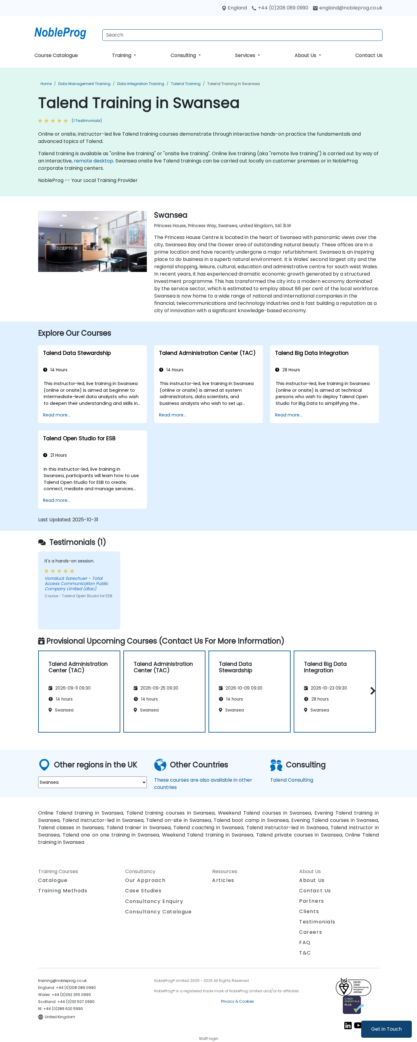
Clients (309, 911)
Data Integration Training (140, 83)
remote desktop (93, 160)
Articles (223, 880)
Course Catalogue (56, 55)
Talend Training (186, 83)
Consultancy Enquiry (154, 901)
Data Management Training (84, 83)
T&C (305, 952)
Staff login (208, 1038)
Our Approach (145, 880)
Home (46, 83)
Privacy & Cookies (237, 1001)
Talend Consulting (291, 779)
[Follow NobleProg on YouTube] (358, 1025)
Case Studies (143, 890)
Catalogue (52, 880)
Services (245, 55)
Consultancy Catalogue (158, 911)
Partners (311, 901)
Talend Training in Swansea (233, 83)
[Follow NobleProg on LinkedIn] (348, 1025)
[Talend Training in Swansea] (65, 32)
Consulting (184, 55)
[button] (371, 690)
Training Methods (63, 890)
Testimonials (317, 921)
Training (122, 55)
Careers (310, 932)
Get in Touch (386, 1029)
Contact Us (369, 55)
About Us (306, 55)
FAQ (305, 942)
